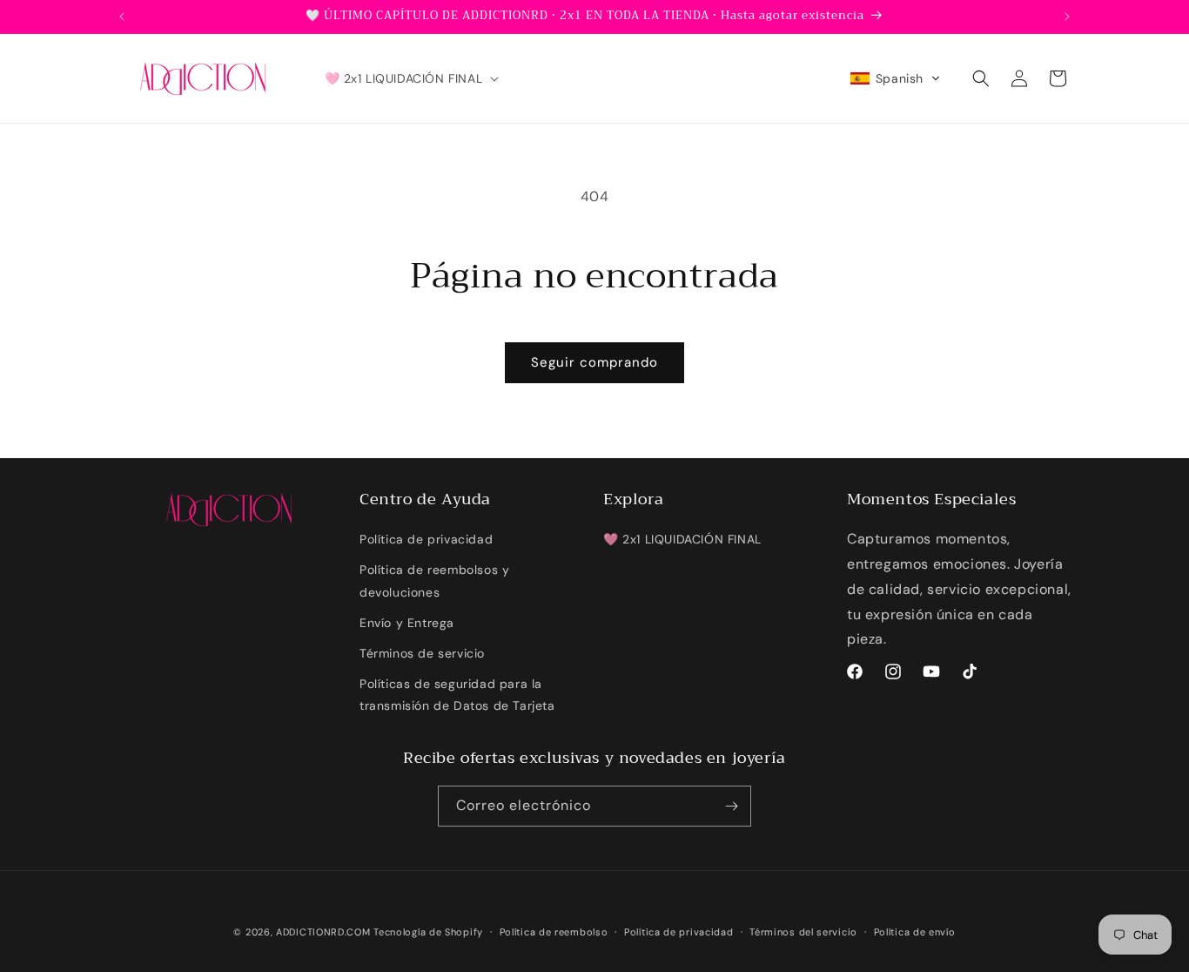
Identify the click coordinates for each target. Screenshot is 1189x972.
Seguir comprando (594, 362)
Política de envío (915, 932)
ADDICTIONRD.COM (323, 932)
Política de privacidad (426, 539)
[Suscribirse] (731, 806)
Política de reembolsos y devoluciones (434, 580)
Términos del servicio (803, 932)
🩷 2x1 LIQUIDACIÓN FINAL (682, 539)
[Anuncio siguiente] (1067, 16)
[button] (410, 78)
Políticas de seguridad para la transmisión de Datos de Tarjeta (457, 694)
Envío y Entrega (406, 623)
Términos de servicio (422, 653)
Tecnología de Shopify (428, 932)
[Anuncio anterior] (122, 16)
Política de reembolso (554, 932)
